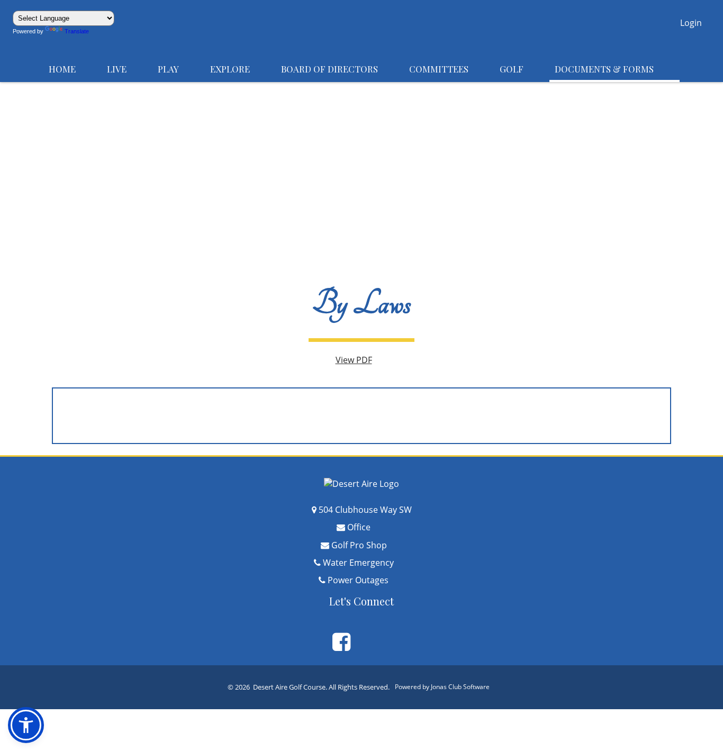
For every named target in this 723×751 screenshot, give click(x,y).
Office (366, 527)
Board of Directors (340, 69)
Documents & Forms (614, 69)
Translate (82, 31)
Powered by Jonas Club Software (448, 686)
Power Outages (366, 580)
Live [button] (127, 69)
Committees (449, 69)
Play (179, 69)
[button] (691, 24)
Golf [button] (522, 69)
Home (72, 69)
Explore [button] (240, 69)
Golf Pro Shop (367, 545)
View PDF (362, 360)
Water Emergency (366, 562)
